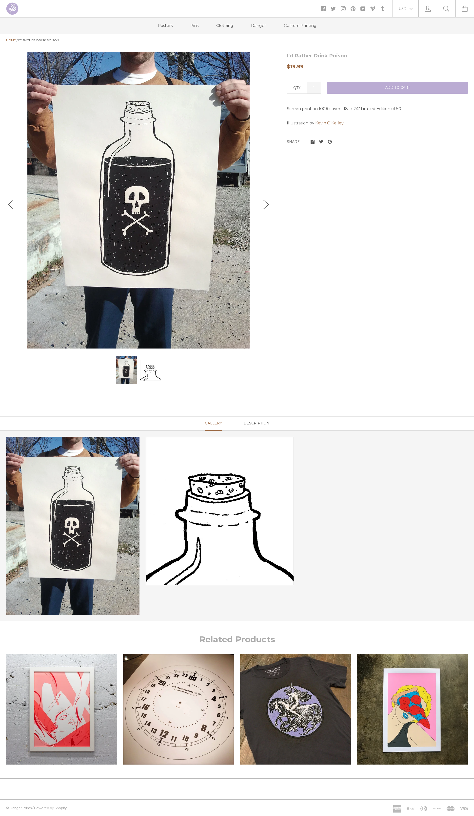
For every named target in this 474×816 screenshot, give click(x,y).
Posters (165, 25)
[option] (138, 200)
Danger (258, 25)
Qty (296, 88)
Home (11, 40)
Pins (194, 25)
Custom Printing (300, 25)
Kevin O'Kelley (329, 123)
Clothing (224, 25)
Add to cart (397, 87)
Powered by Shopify (50, 808)
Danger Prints (21, 808)
